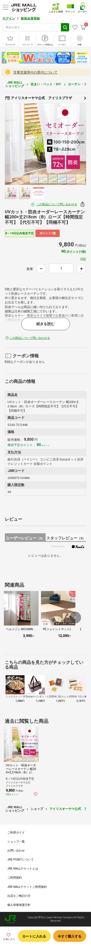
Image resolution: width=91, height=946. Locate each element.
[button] (75, 617)
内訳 (83, 259)
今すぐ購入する (70, 936)
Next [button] (75, 144)
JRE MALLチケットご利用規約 (27, 887)
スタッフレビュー (65, 538)
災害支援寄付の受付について (35, 72)
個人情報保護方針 (19, 905)
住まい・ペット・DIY (46, 84)
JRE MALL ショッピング (14, 84)
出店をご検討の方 (19, 896)
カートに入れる (34, 936)
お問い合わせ (16, 850)
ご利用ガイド (16, 832)
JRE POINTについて (20, 859)
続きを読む (45, 324)
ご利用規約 (14, 877)
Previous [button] (15, 144)
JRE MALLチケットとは (22, 868)
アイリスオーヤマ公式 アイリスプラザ (41, 98)
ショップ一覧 (16, 841)
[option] (45, 144)
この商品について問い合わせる (56, 204)
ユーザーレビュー (25, 538)
